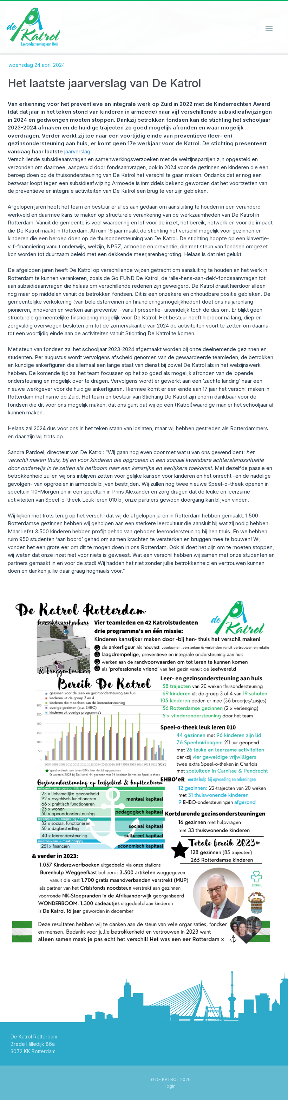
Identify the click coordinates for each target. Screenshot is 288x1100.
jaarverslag (77, 151)
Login (170, 1086)
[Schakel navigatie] (268, 28)
